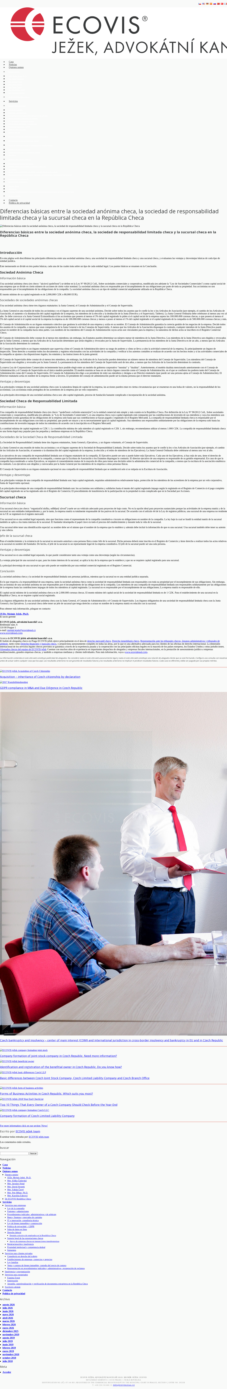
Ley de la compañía (15, 110)
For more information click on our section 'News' (24, 1125)
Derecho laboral (14, 132)
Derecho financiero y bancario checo (38, 643)
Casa (5, 1164)
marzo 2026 (8, 1321)
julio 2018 (7, 1361)
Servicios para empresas (17, 106)
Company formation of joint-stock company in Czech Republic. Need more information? (58, 1056)
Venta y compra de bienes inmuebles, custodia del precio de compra (32, 172)
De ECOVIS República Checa (19, 97)
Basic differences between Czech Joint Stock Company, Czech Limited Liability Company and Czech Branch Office (74, 1078)
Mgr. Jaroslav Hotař (15, 82)
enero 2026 (8, 1328)
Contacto (7, 1290)
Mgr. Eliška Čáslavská (16, 79)
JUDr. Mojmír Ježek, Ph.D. (17, 76)
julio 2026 (7, 1308)
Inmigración (12, 189)
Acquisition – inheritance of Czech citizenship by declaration (40, 677)
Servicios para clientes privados (19, 159)
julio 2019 (7, 1341)
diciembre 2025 (10, 1331)
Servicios (13, 101)
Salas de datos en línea (17, 129)
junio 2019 (7, 1344)
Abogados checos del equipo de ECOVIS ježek (23, 649)
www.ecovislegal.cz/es (136, 652)
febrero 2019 (9, 1347)
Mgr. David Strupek (15, 84)
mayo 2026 (8, 1314)
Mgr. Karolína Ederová (16, 93)
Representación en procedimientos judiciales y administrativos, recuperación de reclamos (40, 175)
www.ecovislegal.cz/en (11, 633)
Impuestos (12, 155)
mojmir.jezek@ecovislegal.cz (21, 630)
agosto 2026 (8, 1304)
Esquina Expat (13, 186)
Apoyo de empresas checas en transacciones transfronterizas (30, 145)
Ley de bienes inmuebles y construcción (22, 124)
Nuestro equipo (13, 72)
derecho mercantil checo (99, 641)
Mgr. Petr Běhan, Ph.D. (16, 90)
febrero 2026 (9, 1324)
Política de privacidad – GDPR (19, 127)
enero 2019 (8, 1351)
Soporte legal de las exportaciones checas (23, 141)
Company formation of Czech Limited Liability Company (37, 1116)
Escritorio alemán (14, 196)
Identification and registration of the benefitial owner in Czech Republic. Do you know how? (61, 1067)
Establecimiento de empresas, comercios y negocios (27, 166)
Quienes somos (16, 67)
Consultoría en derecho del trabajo (20, 164)
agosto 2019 (8, 1337)
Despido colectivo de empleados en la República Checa (28, 136)
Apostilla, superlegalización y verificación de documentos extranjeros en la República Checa (41, 192)
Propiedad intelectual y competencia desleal (24, 152)
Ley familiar (12, 169)
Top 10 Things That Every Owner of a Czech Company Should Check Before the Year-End (58, 1105)
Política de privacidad (19, 203)
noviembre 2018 (10, 1354)
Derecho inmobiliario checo (125, 641)
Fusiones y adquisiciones (17, 113)
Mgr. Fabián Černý (14, 87)
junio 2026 (7, 1311)
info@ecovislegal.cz (124, 1385)
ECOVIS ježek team (28, 1131)
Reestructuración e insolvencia (19, 149)
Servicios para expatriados (17, 182)
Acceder (6, 1372)
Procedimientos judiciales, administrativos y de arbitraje (28, 116)
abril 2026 (7, 1318)
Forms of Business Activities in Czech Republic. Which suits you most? (46, 1093)
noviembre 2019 (10, 1334)
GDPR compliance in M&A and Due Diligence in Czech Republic (41, 688)
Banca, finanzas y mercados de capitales (23, 118)
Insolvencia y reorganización (18, 179)
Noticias (6, 1168)
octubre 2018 (9, 1357)
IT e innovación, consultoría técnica (21, 121)
